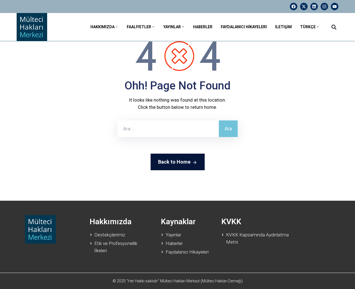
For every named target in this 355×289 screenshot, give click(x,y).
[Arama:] (168, 128)
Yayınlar (172, 27)
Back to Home (174, 162)
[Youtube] (334, 6)
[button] (333, 27)
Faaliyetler (139, 27)
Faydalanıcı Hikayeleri (244, 27)
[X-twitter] (304, 6)
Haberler (202, 27)
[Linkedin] (314, 6)
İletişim (283, 27)
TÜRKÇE (308, 27)
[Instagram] (324, 6)
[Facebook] (293, 6)
